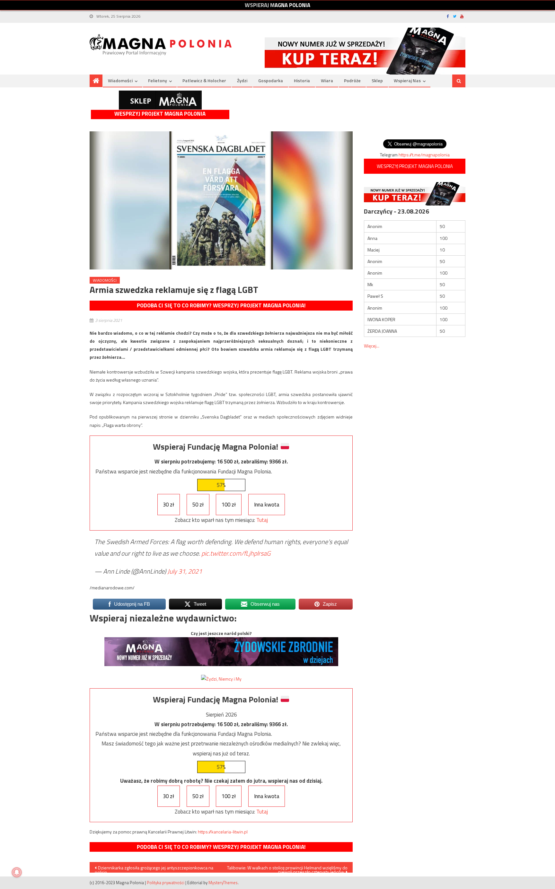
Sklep (377, 80)
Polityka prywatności (165, 882)
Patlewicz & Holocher (204, 80)
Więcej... (371, 345)
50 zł (198, 504)
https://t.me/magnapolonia (424, 154)
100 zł (229, 504)
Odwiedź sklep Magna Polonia (160, 100)
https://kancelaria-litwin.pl (223, 831)
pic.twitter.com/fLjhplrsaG (235, 553)
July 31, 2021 (184, 571)
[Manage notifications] (17, 872)
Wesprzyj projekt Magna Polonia (160, 114)
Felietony (157, 80)
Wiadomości (120, 80)
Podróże (352, 80)
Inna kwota (266, 504)
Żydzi (242, 80)
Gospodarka (270, 80)
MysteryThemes (223, 882)
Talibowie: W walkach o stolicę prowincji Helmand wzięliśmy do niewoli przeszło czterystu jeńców (287, 868)
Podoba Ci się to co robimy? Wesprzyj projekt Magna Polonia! (221, 305)
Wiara (327, 80)
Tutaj (262, 520)
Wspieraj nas (407, 80)
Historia (302, 80)
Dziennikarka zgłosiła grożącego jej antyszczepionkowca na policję (154, 868)
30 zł (168, 504)
